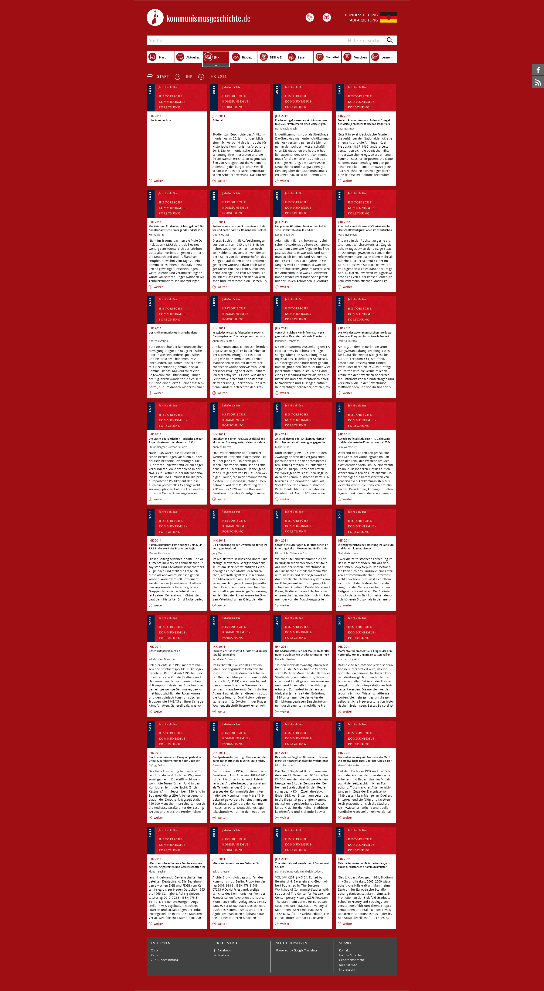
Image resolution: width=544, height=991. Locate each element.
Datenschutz (348, 965)
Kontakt (344, 950)
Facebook (224, 950)
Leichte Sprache (350, 955)
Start (163, 76)
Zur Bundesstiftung (164, 960)
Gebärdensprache (352, 960)
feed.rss (532, 76)
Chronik (156, 950)
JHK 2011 (218, 76)
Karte (155, 955)
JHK (189, 76)
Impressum (347, 969)
